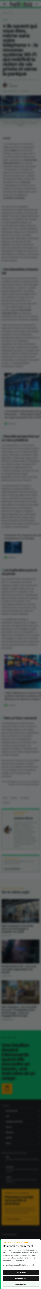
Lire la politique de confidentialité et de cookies (19, 1265)
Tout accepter (20, 1278)
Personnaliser (20, 1284)
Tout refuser (21, 1272)
